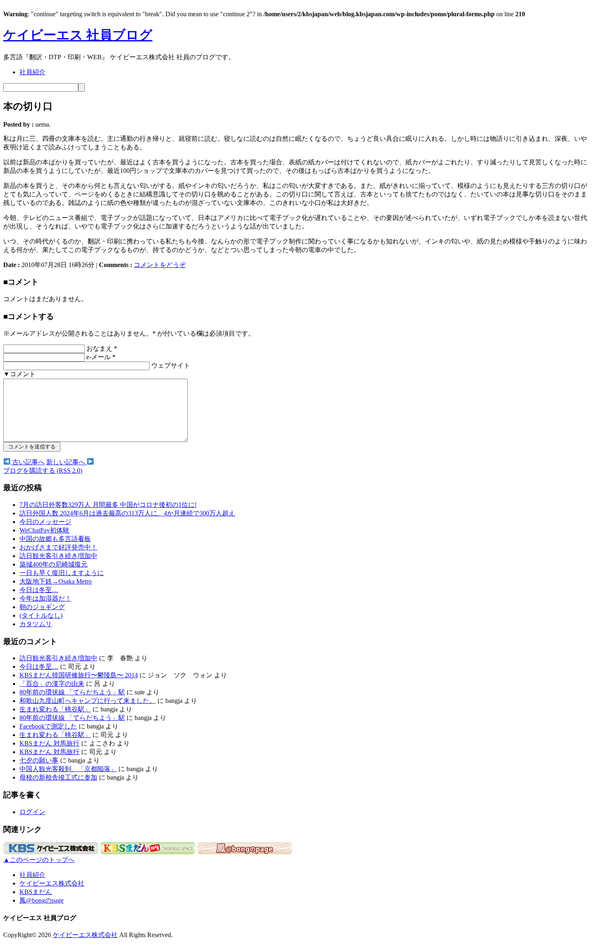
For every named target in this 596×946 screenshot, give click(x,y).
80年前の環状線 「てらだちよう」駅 (72, 692)
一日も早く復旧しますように (61, 572)
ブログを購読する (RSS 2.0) (42, 470)
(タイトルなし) (40, 615)
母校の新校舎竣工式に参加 (58, 777)
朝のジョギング (42, 606)
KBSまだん (35, 891)
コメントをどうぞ (160, 264)
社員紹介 (32, 72)
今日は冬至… (38, 589)
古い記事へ (28, 462)
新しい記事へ (66, 462)
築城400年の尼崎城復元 (53, 564)
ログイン (32, 811)
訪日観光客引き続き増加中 (58, 555)
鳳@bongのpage (41, 900)
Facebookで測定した (48, 726)
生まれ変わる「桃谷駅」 (55, 709)
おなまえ (101, 348)
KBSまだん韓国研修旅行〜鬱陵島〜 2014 (78, 675)
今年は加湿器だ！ (45, 598)
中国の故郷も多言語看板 (55, 538)
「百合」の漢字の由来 (51, 683)
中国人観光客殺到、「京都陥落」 (68, 768)
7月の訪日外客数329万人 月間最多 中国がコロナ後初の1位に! (108, 504)
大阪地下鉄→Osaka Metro (55, 581)
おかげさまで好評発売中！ (58, 547)
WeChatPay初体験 (44, 530)
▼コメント (19, 374)
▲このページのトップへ (39, 859)
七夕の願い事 (38, 760)
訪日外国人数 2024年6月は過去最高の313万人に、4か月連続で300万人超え (127, 513)
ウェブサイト (170, 365)
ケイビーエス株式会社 (51, 883)
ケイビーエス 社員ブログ (77, 35)
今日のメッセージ (45, 521)
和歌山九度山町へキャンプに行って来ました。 (87, 700)
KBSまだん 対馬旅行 (49, 743)
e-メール (101, 356)
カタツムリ (35, 624)
